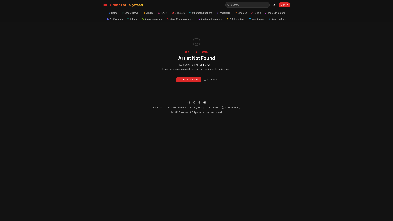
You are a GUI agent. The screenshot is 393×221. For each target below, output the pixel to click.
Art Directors (116, 19)
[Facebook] (199, 102)
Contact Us (157, 107)
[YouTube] (204, 102)
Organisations (279, 19)
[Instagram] (188, 102)
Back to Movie (190, 79)
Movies (150, 13)
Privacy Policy (197, 107)
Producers (224, 13)
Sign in (284, 5)
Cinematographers (202, 13)
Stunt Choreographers (182, 19)
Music (257, 13)
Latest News (131, 13)
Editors (134, 19)
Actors (164, 13)
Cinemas (242, 13)
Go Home (212, 79)
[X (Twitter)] (193, 102)
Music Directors (276, 13)
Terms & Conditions (176, 107)
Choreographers (153, 19)
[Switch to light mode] (274, 5)
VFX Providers (236, 19)
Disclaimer (213, 107)
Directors (180, 13)
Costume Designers (211, 19)
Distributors (258, 19)
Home (114, 13)
